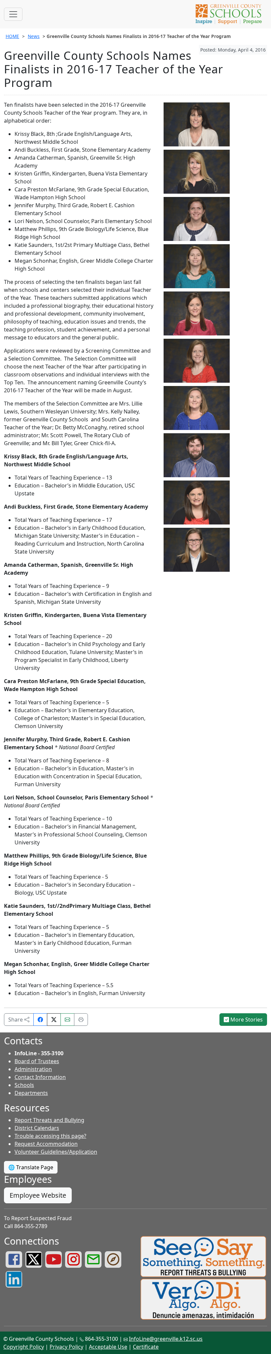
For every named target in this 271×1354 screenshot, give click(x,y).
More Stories (246, 1019)
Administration (33, 1069)
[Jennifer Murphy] (196, 360)
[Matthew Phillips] (196, 454)
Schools (24, 1085)
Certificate (146, 1346)
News (34, 36)
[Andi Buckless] (196, 171)
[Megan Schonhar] (196, 549)
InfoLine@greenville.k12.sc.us (166, 1338)
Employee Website (38, 1195)
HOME (12, 36)
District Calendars (37, 1128)
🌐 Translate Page (30, 1167)
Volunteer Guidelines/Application (56, 1151)
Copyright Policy (23, 1346)
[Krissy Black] (196, 124)
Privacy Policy (66, 1346)
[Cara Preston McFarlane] (196, 313)
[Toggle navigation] (13, 14)
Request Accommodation (46, 1143)
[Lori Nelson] (196, 407)
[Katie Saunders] (196, 502)
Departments (31, 1093)
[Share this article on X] (54, 1019)
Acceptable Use (108, 1346)
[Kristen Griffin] (196, 265)
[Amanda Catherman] (196, 218)
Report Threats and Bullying (49, 1120)
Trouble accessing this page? (50, 1136)
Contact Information (40, 1077)
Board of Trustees (37, 1061)
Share (16, 1019)
